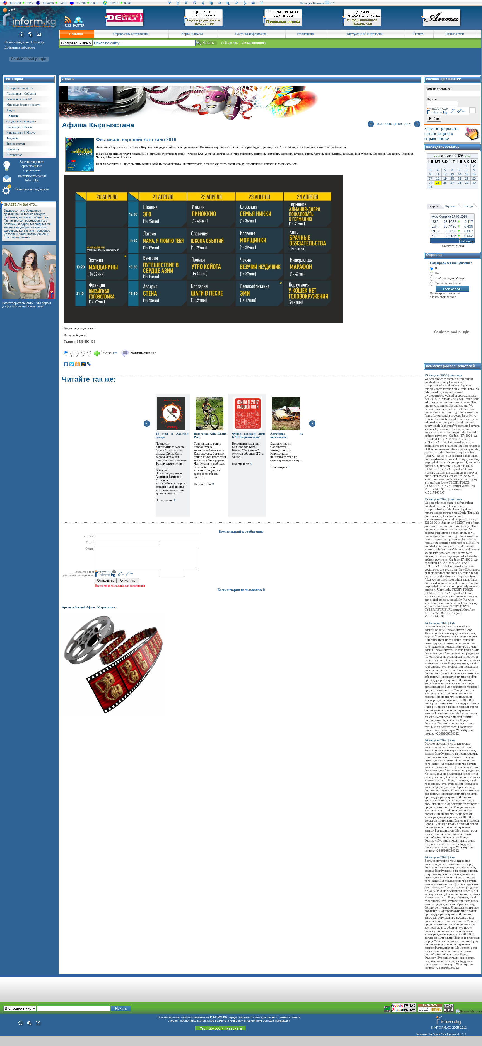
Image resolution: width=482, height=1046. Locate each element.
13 (452, 174)
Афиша (13, 115)
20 (452, 178)
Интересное (14, 154)
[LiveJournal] (89, 364)
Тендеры (12, 138)
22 (466, 178)
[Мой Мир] (83, 364)
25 (437, 182)
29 (466, 182)
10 (430, 174)
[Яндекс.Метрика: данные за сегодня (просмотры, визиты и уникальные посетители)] (469, 1011)
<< (435, 156)
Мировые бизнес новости (23, 104)
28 (459, 182)
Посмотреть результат (445, 293)
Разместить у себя (452, 245)
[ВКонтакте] (66, 364)
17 (430, 178)
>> (469, 156)
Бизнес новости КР (19, 99)
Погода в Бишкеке (312, 3)
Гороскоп (451, 206)
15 (466, 174)
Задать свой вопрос (443, 296)
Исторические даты (19, 88)
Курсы (434, 206)
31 (430, 187)
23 (474, 178)
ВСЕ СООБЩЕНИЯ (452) (394, 123)
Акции (10, 110)
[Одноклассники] (78, 364)
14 (459, 174)
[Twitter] (72, 364)
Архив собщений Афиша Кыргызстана (89, 607)
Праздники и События (21, 93)
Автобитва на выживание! (286, 435)
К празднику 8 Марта (20, 132)
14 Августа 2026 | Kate (440, 623)
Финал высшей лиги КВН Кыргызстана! (248, 435)
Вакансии (12, 149)
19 (445, 178)
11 (437, 174)
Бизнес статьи (15, 143)
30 (474, 182)
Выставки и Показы (19, 127)
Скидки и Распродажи (21, 121)
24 (430, 182)
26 (445, 182)
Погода (468, 206)
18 (437, 178)
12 (445, 174)
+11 (332, 3)
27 (452, 182)
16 (474, 174)
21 (459, 178)
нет (153, 352)
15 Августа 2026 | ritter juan (443, 375)
